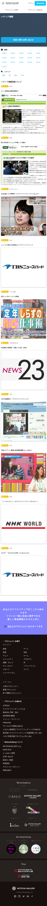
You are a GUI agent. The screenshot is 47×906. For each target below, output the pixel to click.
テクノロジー (8, 666)
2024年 (21, 53)
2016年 (4, 62)
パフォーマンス (29, 666)
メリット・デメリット (11, 719)
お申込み (6, 705)
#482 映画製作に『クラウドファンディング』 (15, 399)
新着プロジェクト (10, 690)
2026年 (4, 53)
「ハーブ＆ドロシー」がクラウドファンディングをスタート (19, 501)
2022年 (38, 53)
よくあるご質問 (9, 753)
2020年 (13, 58)
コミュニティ (8, 659)
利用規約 (6, 763)
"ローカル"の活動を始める (13, 726)
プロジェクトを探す (11, 10)
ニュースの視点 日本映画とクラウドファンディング (17, 245)
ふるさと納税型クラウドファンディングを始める (21, 729)
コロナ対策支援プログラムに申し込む (17, 736)
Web (22, 75)
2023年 (29, 53)
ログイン (31, 3)
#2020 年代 (7, 750)
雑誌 (15, 75)
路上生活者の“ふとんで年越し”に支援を (13, 142)
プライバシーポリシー (11, 767)
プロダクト (28, 659)
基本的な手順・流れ (10, 712)
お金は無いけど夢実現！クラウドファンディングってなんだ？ (20, 194)
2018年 (29, 58)
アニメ (5, 656)
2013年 (29, 62)
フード (26, 669)
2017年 (38, 58)
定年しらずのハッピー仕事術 (10, 296)
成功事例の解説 (9, 716)
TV (9, 75)
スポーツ (6, 669)
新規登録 (41, 3)
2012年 (38, 62)
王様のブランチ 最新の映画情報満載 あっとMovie (16, 450)
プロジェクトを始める (35, 10)
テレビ (5, 86)
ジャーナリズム (9, 673)
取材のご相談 (8, 760)
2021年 (4, 58)
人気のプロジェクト (10, 686)
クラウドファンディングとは (14, 709)
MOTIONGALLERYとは (12, 746)
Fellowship (7, 723)
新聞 (3, 75)
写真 (4, 652)
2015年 (13, 62)
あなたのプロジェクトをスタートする (25, 626)
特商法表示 (7, 770)
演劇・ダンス (8, 662)
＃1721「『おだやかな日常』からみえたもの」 (15, 553)
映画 (4, 649)
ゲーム (26, 656)
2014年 (21, 62)
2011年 (4, 66)
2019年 (21, 58)
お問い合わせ (8, 756)
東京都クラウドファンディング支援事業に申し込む (22, 733)
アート (26, 649)
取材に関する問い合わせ (23, 40)
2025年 (13, 53)
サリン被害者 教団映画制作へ (10, 91)
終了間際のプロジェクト (12, 693)
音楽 (25, 652)
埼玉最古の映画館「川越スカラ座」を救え (14, 347)
